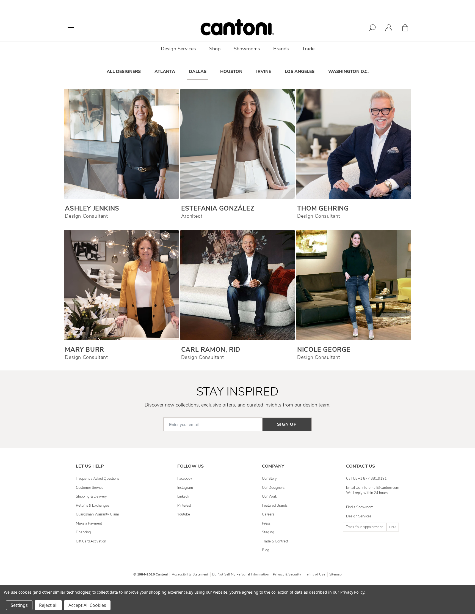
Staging (268, 532)
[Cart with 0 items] (405, 29)
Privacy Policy (352, 592)
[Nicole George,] (353, 285)
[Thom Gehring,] (353, 144)
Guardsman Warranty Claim (97, 514)
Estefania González (218, 208)
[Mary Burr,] (121, 285)
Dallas (197, 72)
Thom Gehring (323, 208)
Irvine (263, 72)
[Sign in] (388, 29)
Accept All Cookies (87, 605)
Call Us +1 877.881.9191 (366, 478)
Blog (265, 550)
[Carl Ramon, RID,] (237, 285)
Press (266, 523)
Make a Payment (89, 523)
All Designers (124, 72)
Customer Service (89, 487)
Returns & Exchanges (92, 505)
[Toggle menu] (71, 27)
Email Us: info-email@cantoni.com (372, 487)
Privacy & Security (287, 574)
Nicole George (323, 349)
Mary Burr (84, 349)
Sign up (287, 424)
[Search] (372, 29)
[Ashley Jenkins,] (121, 144)
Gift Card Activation (91, 541)
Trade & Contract (275, 541)
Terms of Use (315, 574)
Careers (268, 514)
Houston (231, 72)
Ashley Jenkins (92, 208)
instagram (185, 487)
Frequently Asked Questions (97, 478)
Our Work (269, 496)
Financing (83, 532)
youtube (183, 514)
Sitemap (335, 574)
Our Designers (273, 487)
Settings (19, 605)
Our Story (269, 478)
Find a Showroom (359, 507)
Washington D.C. (348, 72)
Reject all (48, 605)
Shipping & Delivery (91, 496)
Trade (308, 48)
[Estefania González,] (237, 144)
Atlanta (164, 72)
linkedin (183, 496)
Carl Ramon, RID (210, 349)
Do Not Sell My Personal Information (240, 574)
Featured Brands (275, 505)
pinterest (184, 505)
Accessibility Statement (190, 574)
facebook (184, 478)
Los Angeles (299, 72)
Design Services (358, 516)
